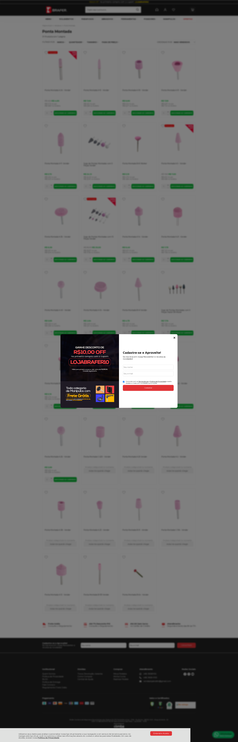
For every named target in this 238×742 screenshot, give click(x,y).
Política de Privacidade (48, 738)
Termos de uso (143, 381)
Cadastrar (148, 388)
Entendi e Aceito (161, 733)
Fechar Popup (174, 338)
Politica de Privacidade (158, 381)
